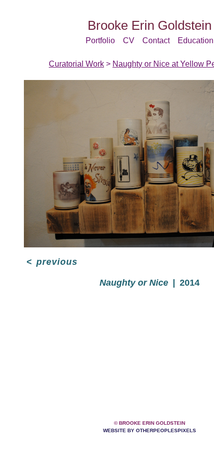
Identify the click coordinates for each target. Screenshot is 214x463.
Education (191, 41)
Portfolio (105, 41)
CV (131, 41)
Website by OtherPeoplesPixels (149, 430)
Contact (155, 41)
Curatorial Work (81, 64)
